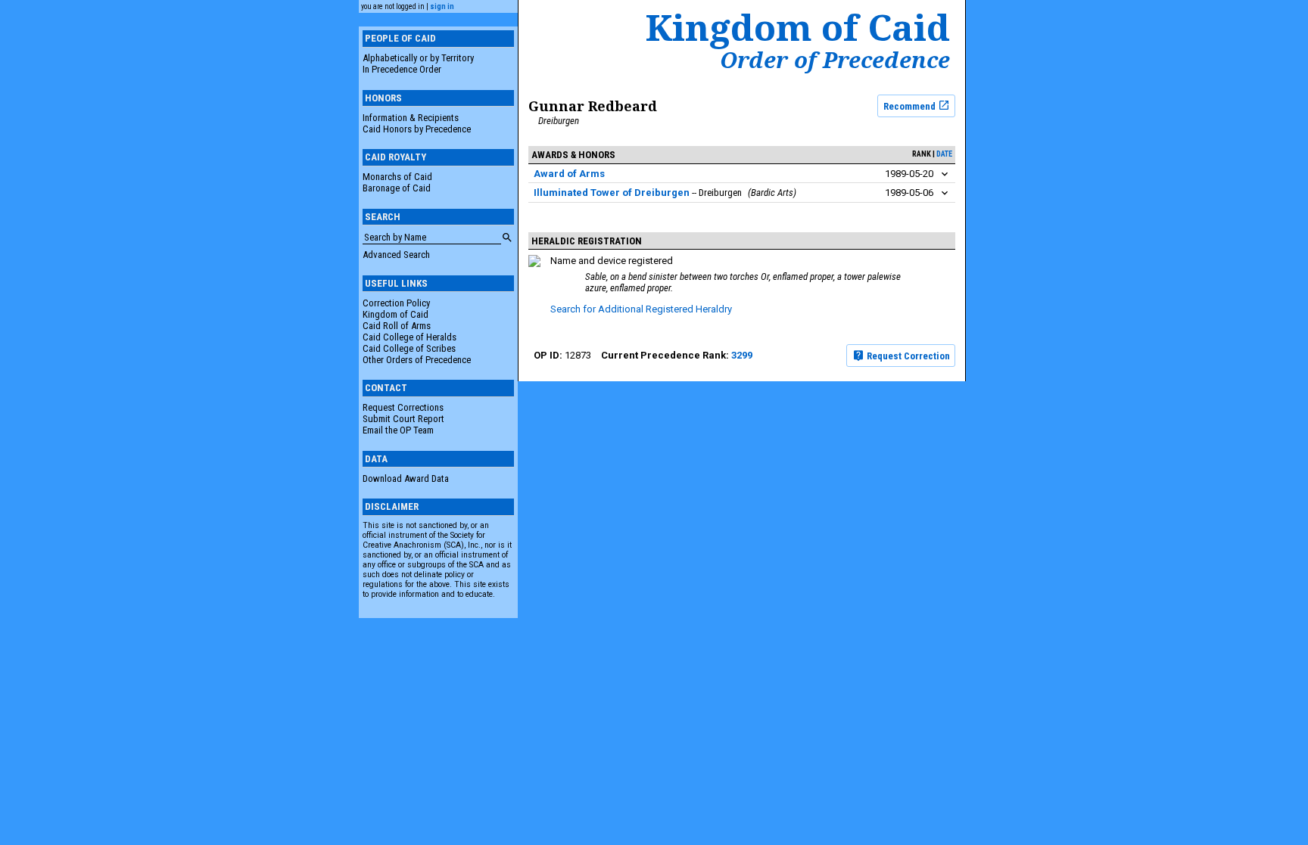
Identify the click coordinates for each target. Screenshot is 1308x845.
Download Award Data (406, 478)
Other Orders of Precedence (417, 359)
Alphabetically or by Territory (418, 58)
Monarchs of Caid (397, 176)
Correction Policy (396, 303)
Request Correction (907, 356)
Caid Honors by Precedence (417, 129)
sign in (442, 6)
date (944, 154)
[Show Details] (945, 174)
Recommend (910, 105)
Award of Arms (569, 173)
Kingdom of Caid (395, 314)
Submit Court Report (403, 418)
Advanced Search (396, 254)
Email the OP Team (398, 430)
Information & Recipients (411, 117)
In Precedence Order (402, 69)
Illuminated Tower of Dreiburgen (612, 192)
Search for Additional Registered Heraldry (641, 309)
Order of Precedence (835, 60)
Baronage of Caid (397, 188)
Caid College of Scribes (409, 348)
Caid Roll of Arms (397, 325)
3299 (741, 355)
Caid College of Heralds (409, 337)
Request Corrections (403, 407)
